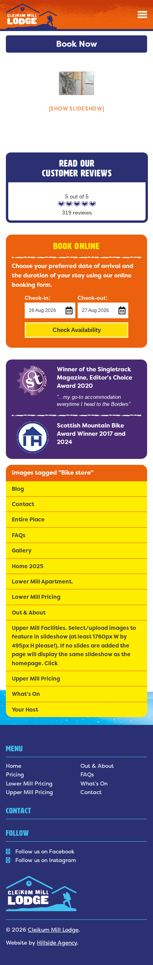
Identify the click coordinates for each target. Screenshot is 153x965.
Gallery (21, 550)
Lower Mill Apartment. (42, 581)
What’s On (26, 693)
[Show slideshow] (76, 108)
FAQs (19, 535)
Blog (18, 488)
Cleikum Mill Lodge (53, 929)
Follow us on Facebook (45, 851)
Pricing (15, 774)
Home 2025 (28, 566)
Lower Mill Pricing (36, 596)
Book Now (76, 44)
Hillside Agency (57, 942)
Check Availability (77, 330)
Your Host (25, 709)
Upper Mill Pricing (36, 678)
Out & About (29, 612)
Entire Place (28, 519)
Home (13, 765)
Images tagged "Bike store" (52, 472)
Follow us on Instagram (45, 860)
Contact (23, 504)
